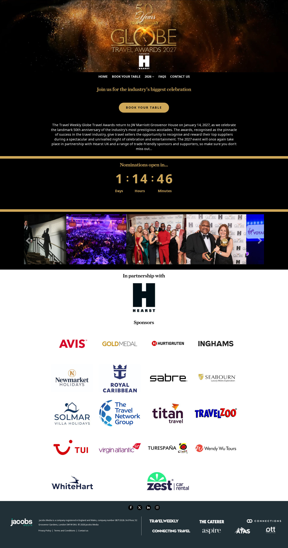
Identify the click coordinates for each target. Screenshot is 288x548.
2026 (148, 4)
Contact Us (180, 4)
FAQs (162, 4)
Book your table (126, 4)
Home (103, 4)
